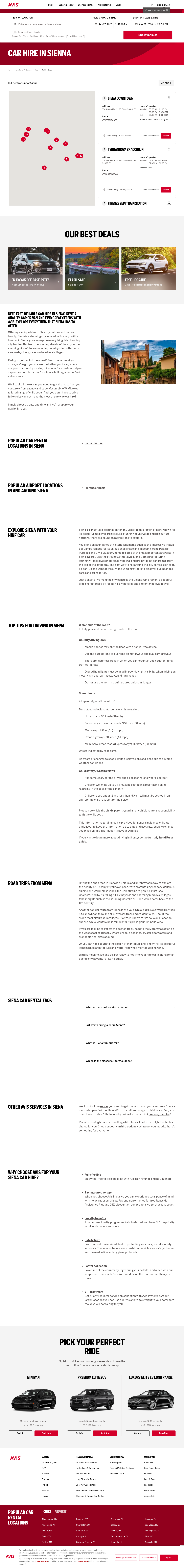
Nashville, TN (151, 1542)
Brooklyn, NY (82, 1519)
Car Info (20, 1433)
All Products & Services (86, 1462)
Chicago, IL (81, 1536)
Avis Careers (150, 1490)
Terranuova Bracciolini (126, 149)
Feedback (148, 1485)
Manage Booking (66, 5)
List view (165, 83)
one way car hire (64, 396)
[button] (50, 147)
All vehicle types (49, 1462)
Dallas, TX (115, 1525)
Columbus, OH (117, 1519)
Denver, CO (116, 1530)
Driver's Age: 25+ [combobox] (19, 36)
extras (33, 384)
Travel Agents (116, 1462)
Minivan (45, 1473)
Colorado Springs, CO (85, 1542)
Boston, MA (47, 1542)
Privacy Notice (42, 1561)
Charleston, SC (83, 1525)
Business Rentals (85, 5)
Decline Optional (148, 1558)
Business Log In (117, 1473)
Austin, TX (46, 1536)
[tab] (48, 1511)
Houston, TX (150, 1519)
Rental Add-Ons (83, 1473)
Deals (118, 5)
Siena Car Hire (94, 443)
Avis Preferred (104, 5)
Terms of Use (82, 1561)
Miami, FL (149, 1536)
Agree (169, 1558)
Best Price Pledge (152, 1468)
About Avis (149, 1462)
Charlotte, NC (82, 1530)
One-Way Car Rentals (86, 1485)
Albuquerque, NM (50, 1519)
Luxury (45, 1496)
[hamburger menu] (175, 5)
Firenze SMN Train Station (127, 203)
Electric (45, 1490)
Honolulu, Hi (116, 1542)
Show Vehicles (147, 35)
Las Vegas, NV (151, 1525)
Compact (46, 1479)
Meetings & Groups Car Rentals (90, 1496)
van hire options (126, 1126)
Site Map (148, 1473)
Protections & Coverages (87, 1468)
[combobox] (53, 24)
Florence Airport (95, 488)
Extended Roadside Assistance (90, 1490)
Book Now (46, 1433)
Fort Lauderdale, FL (119, 1536)
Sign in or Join (163, 5)
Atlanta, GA (47, 1530)
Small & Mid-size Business (122, 1468)
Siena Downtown (120, 98)
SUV (44, 1468)
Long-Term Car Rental (86, 1479)
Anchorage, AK (48, 1525)
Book (50, 5)
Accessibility (150, 1496)
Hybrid (45, 1485)
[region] (92, 1556)
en (152, 5)
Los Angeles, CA (152, 1530)
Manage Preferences (126, 1558)
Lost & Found (150, 1479)
